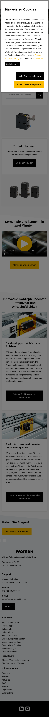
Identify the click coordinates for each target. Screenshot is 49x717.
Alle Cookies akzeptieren (29, 84)
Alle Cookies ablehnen (30, 76)
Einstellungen (11, 64)
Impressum (38, 58)
